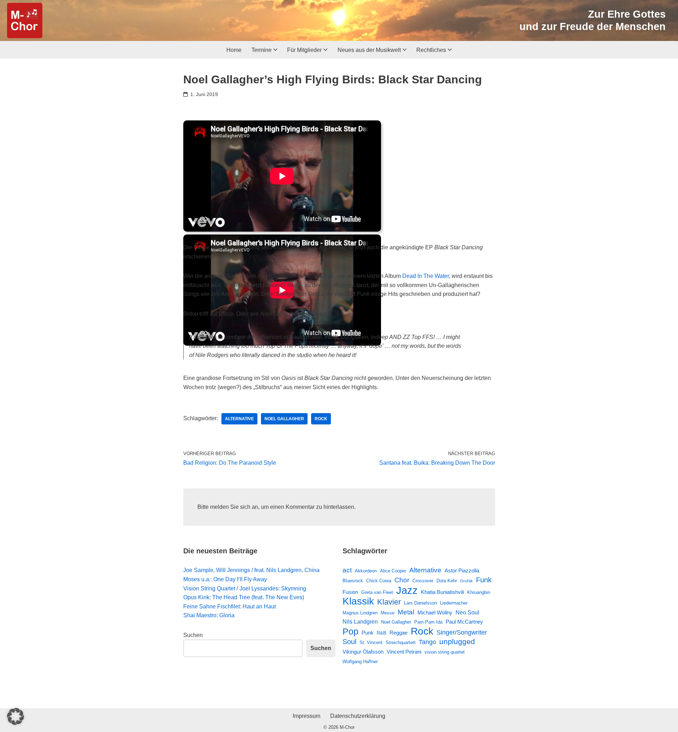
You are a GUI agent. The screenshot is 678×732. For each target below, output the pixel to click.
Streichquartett (401, 642)
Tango (427, 641)
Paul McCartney (464, 622)
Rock (321, 418)
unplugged (457, 641)
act (347, 570)
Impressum (306, 716)
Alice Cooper (393, 570)
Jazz (407, 590)
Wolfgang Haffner (360, 661)
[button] (275, 50)
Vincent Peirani (404, 652)
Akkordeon (366, 570)
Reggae (398, 633)
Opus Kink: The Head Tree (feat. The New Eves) (243, 597)
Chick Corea (378, 580)
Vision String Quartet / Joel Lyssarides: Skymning (244, 588)
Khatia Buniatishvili (442, 592)
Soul (349, 641)
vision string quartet (444, 652)
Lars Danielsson (420, 603)
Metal (406, 612)
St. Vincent (370, 642)
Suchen (193, 635)
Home (234, 50)
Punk (368, 633)
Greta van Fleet (377, 592)
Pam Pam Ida (428, 622)
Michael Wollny (434, 612)
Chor (401, 580)
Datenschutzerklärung (357, 716)
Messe (387, 612)
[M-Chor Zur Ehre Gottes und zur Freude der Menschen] (24, 20)
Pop (350, 631)
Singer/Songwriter (461, 632)
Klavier (389, 601)
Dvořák (466, 581)
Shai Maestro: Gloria (208, 615)
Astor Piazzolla (462, 570)
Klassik (358, 601)
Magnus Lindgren (360, 612)
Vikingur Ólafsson (363, 652)
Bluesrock (353, 580)
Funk (484, 580)
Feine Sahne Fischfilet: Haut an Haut (229, 606)
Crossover (422, 580)
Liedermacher (454, 603)
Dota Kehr (446, 580)
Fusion (350, 592)
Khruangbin (478, 592)
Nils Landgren (360, 621)
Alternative (239, 418)
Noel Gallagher (284, 418)
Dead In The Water (425, 276)
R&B (381, 633)
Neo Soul (467, 612)
